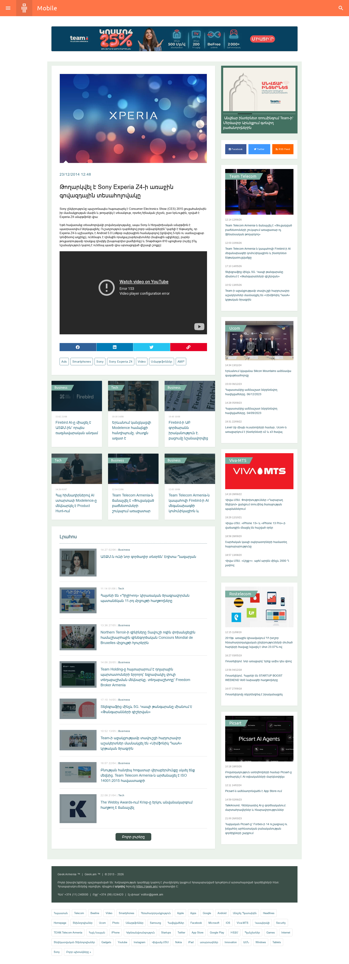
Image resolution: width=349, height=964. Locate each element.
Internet (285, 932)
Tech (114, 387)
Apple (180, 913)
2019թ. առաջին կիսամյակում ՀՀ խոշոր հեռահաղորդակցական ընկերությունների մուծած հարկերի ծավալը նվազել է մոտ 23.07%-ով (259, 642)
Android (222, 913)
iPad (190, 942)
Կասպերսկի (262, 922)
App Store (197, 932)
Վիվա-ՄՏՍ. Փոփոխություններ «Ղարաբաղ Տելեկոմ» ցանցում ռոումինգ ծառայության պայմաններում (254, 504)
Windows (260, 942)
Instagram (139, 942)
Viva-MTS (237, 460)
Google (207, 913)
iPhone (115, 932)
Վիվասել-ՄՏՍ (160, 942)
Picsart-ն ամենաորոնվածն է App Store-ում (253, 791)
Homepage (60, 922)
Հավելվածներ (175, 922)
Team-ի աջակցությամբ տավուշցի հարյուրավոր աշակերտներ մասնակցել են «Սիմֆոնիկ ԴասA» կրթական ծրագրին (141, 743)
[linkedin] (115, 347)
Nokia (178, 942)
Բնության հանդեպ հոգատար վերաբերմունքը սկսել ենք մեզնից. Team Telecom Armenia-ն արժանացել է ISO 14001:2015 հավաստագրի (148, 775)
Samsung (155, 922)
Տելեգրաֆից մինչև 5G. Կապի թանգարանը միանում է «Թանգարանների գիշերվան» (146, 709)
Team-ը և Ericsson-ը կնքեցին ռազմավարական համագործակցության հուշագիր (256, 123)
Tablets (276, 942)
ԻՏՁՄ (234, 932)
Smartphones (81, 361)
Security (281, 922)
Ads (64, 361)
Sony (100, 361)
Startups (166, 932)
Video (142, 361)
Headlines (268, 913)
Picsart (235, 723)
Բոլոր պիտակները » (78, 951)
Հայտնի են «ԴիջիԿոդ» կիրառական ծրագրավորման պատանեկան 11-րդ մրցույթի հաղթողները (145, 598)
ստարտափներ (209, 942)
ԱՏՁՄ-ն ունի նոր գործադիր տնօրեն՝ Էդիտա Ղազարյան (148, 556)
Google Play (217, 932)
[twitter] (151, 347)
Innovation (231, 942)
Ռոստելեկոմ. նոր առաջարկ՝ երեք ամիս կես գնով (258, 661)
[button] (230, 113)
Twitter (260, 149)
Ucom (234, 328)
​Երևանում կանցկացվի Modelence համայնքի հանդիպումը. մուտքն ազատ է (131, 430)
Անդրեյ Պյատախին (244, 913)
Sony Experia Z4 (120, 361)
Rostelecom (240, 594)
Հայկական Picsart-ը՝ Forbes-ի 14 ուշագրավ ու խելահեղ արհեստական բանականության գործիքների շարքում (256, 829)
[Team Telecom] (174, 38)
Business (61, 387)
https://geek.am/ (147, 886)
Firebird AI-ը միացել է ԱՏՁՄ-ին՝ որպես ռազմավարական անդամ (77, 427)
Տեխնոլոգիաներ (83, 922)
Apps (193, 913)
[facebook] (78, 347)
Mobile (47, 8)
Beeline (94, 913)
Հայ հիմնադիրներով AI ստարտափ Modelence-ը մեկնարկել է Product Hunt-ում (76, 503)
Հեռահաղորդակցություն (156, 913)
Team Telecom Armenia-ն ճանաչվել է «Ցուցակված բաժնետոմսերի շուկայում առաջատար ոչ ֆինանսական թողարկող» (133, 508)
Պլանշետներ (252, 932)
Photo (115, 922)
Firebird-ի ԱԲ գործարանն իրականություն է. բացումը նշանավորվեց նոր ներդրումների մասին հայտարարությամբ (188, 438)
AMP (181, 361)
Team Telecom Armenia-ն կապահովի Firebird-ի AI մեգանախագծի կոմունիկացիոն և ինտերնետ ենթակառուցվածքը (189, 508)
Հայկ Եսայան (97, 932)
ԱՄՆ (246, 942)
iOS (228, 922)
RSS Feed (284, 149)
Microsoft (213, 922)
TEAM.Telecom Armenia (68, 932)
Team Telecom (242, 176)
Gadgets (106, 942)
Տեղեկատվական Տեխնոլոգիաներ (74, 942)
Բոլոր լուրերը (133, 837)
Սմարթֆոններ (161, 361)
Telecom (79, 913)
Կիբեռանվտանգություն (140, 932)
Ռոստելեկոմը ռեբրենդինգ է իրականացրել (254, 694)
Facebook (237, 149)
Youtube (122, 942)
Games (270, 932)
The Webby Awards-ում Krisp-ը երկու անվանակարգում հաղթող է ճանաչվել (146, 805)
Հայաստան (61, 913)
